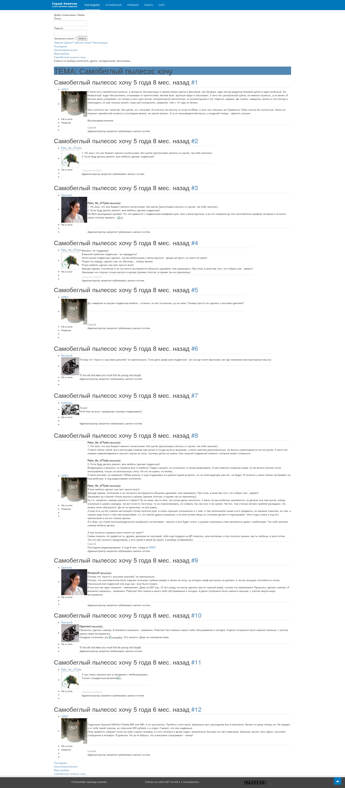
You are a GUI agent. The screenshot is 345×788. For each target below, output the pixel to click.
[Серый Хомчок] (64, 5)
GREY (64, 89)
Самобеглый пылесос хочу (70, 57)
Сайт (161, 5)
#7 (194, 395)
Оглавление (113, 5)
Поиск (148, 5)
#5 (194, 289)
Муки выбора (61, 53)
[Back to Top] (337, 781)
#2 (194, 140)
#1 (194, 81)
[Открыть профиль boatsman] (70, 409)
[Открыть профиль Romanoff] (70, 366)
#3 (194, 187)
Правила (133, 5)
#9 (194, 559)
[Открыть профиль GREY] (74, 103)
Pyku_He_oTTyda (71, 148)
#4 (194, 242)
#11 (196, 661)
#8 (194, 435)
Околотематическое (65, 50)
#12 (196, 709)
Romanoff (66, 355)
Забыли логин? (83, 42)
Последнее (92, 5)
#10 (196, 614)
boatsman (67, 402)
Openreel (66, 195)
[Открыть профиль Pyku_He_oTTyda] (70, 158)
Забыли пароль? (64, 42)
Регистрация (100, 42)
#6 (194, 348)
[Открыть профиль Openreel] (74, 209)
